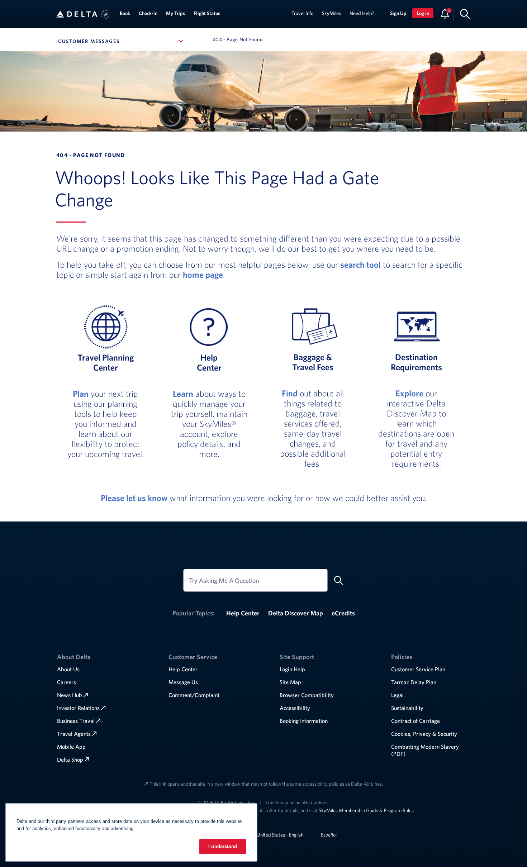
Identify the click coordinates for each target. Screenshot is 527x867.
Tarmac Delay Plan (413, 682)
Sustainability (407, 708)
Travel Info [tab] (302, 13)
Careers (66, 682)
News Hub (69, 695)
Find (290, 393)
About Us (68, 669)
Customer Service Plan (418, 669)
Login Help (292, 669)
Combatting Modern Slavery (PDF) (425, 750)
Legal (397, 695)
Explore (409, 393)
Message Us (183, 682)
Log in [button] (423, 13)
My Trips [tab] (175, 13)
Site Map (290, 682)
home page (203, 275)
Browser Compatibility (307, 695)
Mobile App (71, 746)
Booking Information (304, 721)
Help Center (243, 613)
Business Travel (76, 721)
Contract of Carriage (415, 721)
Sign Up (398, 13)
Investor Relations (78, 708)
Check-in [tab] (148, 13)
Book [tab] (125, 13)
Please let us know (134, 498)
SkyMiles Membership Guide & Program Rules (366, 810)
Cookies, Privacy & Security (424, 733)
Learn (183, 394)
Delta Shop (70, 759)
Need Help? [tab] (362, 13)
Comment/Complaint (193, 695)
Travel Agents (74, 733)
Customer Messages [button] (122, 41)
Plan (81, 394)
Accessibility (295, 708)
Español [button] (329, 835)
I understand (222, 846)
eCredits (343, 613)
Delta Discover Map (295, 613)
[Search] (465, 13)
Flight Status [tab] (207, 13)
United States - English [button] (280, 835)
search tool (360, 264)
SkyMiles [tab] (331, 13)
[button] (105, 14)
